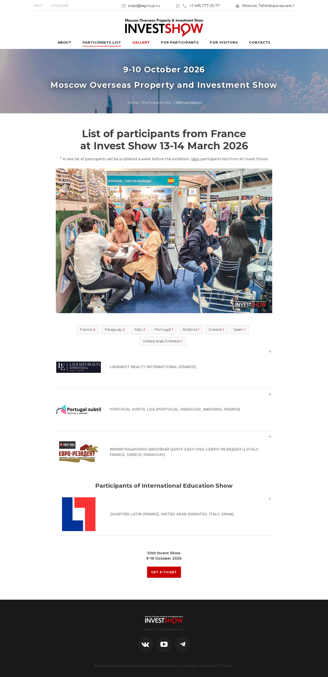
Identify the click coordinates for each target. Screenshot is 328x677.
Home (132, 103)
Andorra (191, 329)
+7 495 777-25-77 (204, 6)
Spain (239, 329)
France (87, 329)
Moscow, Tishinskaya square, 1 (268, 6)
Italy (139, 329)
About (65, 42)
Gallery (141, 42)
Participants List (102, 42)
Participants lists (157, 103)
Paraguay (115, 329)
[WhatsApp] (179, 6)
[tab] (164, 367)
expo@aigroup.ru (144, 6)
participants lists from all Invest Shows (229, 159)
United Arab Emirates (163, 341)
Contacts (259, 42)
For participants (180, 42)
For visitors (224, 42)
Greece (216, 329)
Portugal (164, 329)
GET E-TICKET (164, 572)
